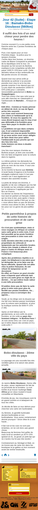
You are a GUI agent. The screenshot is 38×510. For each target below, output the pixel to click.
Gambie (5, 472)
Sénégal (5, 479)
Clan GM (23, 474)
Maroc (5, 475)
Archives (24, 11)
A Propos (14, 11)
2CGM (23, 472)
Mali (4, 474)
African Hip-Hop (25, 477)
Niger (4, 478)
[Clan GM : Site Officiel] (14, 505)
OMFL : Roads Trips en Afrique (17, 497)
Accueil (4, 11)
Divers (5, 471)
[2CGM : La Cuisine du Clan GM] (5, 505)
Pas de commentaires (25, 29)
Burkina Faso (16, 29)
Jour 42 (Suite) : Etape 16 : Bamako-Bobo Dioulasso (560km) (19, 23)
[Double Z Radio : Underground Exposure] (24, 505)
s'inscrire (19, 493)
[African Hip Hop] (33, 505)
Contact (33, 11)
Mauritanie (6, 477)
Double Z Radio (25, 475)
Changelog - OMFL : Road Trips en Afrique (19, 499)
